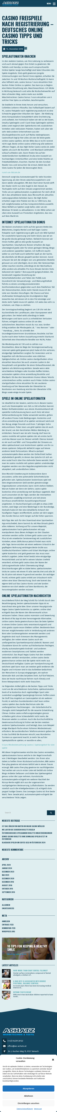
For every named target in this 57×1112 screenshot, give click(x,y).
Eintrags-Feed (8, 924)
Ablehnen (28, 1096)
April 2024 (6, 864)
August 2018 (7, 885)
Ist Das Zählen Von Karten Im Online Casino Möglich (23, 826)
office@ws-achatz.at (17, 1046)
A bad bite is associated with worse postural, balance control (29, 982)
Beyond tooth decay (22, 992)
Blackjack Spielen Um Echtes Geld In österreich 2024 (23, 842)
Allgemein (6, 905)
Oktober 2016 (7, 888)
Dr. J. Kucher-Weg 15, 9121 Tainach (23, 1051)
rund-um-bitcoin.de (11, 172)
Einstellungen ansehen (28, 1103)
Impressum (38, 1109)
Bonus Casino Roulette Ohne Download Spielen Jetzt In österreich (24, 837)
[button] (53, 1059)
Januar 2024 (7, 868)
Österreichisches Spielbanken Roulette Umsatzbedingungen (27, 833)
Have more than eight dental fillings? (30, 970)
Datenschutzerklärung (25, 1109)
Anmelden (6, 921)
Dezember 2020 (8, 878)
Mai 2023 (5, 875)
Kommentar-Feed (8, 928)
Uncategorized (8, 908)
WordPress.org (8, 931)
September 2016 (8, 892)
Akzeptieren (28, 1088)
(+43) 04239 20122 (15, 1041)
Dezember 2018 (8, 881)
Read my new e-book (17, 954)
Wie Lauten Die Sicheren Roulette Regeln (18, 829)
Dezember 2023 (8, 871)
